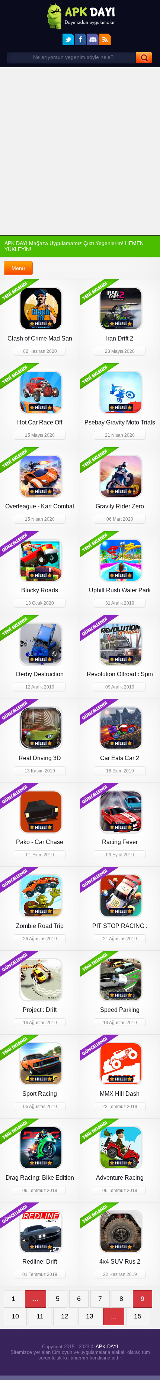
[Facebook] (80, 39)
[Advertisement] (80, 151)
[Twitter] (68, 39)
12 (65, 1318)
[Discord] (93, 39)
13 (90, 1318)
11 (40, 1318)
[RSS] (105, 39)
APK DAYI (105, 1349)
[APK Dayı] (80, 16)
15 (137, 1318)
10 (15, 1318)
